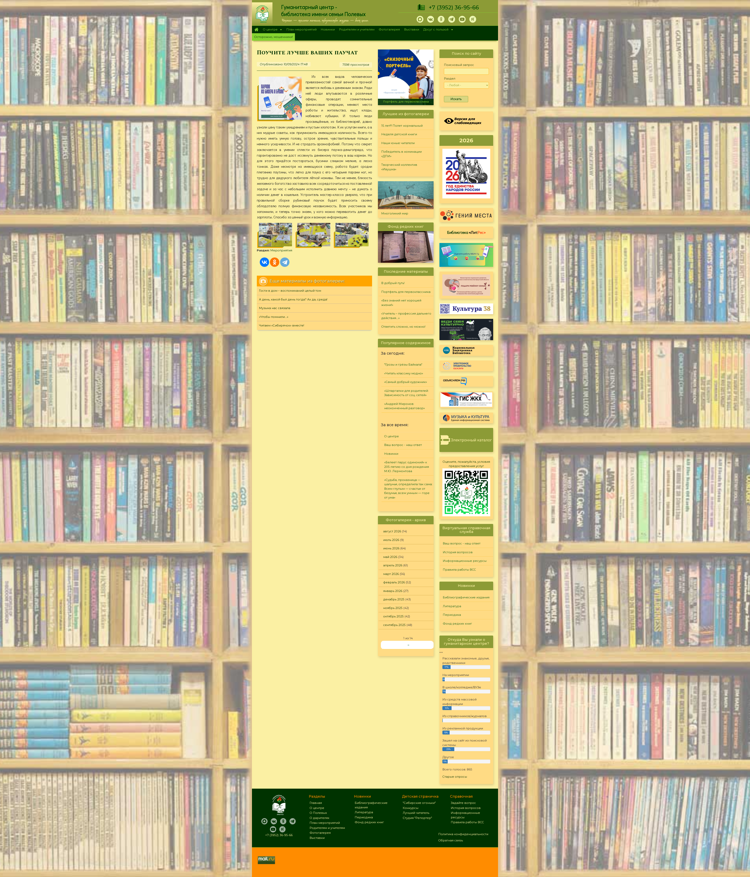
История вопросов (458, 552)
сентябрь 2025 (394, 625)
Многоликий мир (394, 213)
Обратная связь (450, 840)
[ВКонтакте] (264, 262)
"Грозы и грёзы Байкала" (403, 364)
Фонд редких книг (457, 623)
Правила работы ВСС (459, 569)
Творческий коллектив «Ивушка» (399, 167)
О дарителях (319, 818)
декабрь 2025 (393, 599)
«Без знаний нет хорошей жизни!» (401, 303)
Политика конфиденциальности (463, 834)
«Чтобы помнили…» (273, 317)
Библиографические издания (466, 597)
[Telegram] (284, 262)
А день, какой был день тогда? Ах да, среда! (293, 299)
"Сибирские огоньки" (419, 803)
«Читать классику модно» (403, 373)
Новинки (328, 29)
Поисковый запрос (459, 65)
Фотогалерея (389, 29)
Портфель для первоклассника (405, 292)
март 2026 (391, 574)
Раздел (449, 78)
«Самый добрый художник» (405, 382)
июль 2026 (391, 540)
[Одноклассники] (274, 262)
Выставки (411, 29)
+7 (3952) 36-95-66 (454, 7)
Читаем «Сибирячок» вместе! (281, 325)
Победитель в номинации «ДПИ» (401, 154)
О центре (269, 30)
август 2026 (392, 531)
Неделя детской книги (399, 134)
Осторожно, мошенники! (273, 37)
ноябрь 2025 (393, 608)
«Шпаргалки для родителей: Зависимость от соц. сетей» (406, 393)
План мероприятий (301, 29)
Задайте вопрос (463, 803)
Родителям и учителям (356, 29)
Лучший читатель (416, 813)
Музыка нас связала (274, 308)
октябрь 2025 (393, 616)
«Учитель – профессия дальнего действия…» (406, 100)
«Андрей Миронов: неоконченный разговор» (404, 406)
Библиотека (466, 232)
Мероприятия (281, 250)
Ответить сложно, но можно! (403, 326)
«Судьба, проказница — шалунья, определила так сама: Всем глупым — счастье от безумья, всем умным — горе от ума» (408, 488)
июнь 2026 (391, 548)
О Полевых (318, 813)
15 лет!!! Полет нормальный (402, 125)
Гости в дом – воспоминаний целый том (290, 290)
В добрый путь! (392, 283)
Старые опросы (454, 776)
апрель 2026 (392, 565)
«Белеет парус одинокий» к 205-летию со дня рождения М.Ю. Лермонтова (406, 466)
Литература (452, 606)
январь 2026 (392, 591)
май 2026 (390, 557)
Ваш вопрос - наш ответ (403, 445)
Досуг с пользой (435, 30)
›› (408, 645)
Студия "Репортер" (417, 818)
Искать (456, 99)
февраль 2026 (394, 582)
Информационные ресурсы (465, 561)
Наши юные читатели (398, 143)
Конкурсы (410, 808)
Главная (256, 29)
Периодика (452, 615)
